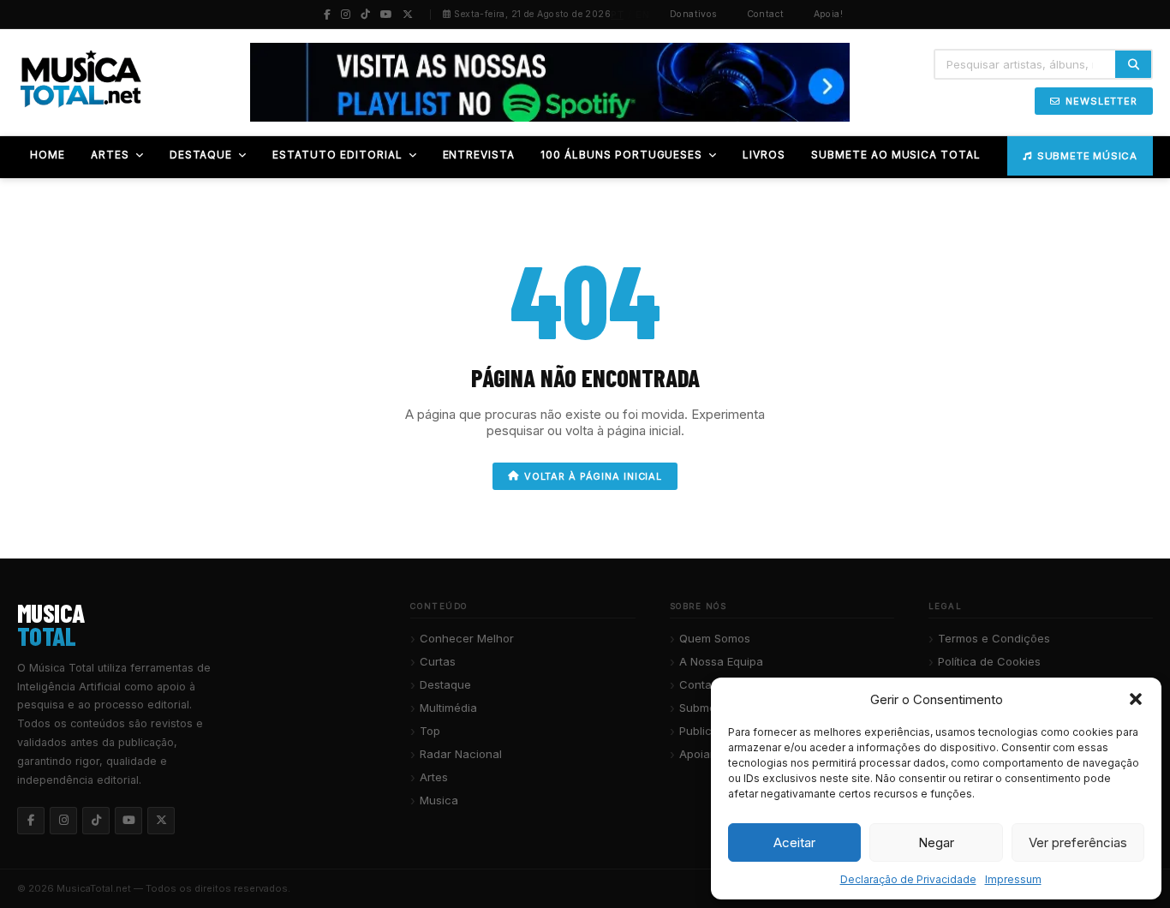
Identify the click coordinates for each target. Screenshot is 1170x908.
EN (642, 15)
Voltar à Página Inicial (593, 476)
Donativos (694, 14)
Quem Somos (714, 638)
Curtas (438, 661)
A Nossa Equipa (721, 661)
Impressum (1013, 879)
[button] (1135, 699)
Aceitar (794, 842)
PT (617, 15)
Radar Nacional (461, 754)
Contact (766, 14)
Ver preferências (1078, 842)
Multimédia (448, 707)
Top (430, 731)
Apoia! (829, 14)
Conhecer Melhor (467, 638)
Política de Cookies (989, 661)
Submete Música (1087, 156)
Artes (434, 777)
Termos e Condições (994, 638)
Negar (936, 842)
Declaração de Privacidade (908, 879)
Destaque (445, 684)
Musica (439, 800)
